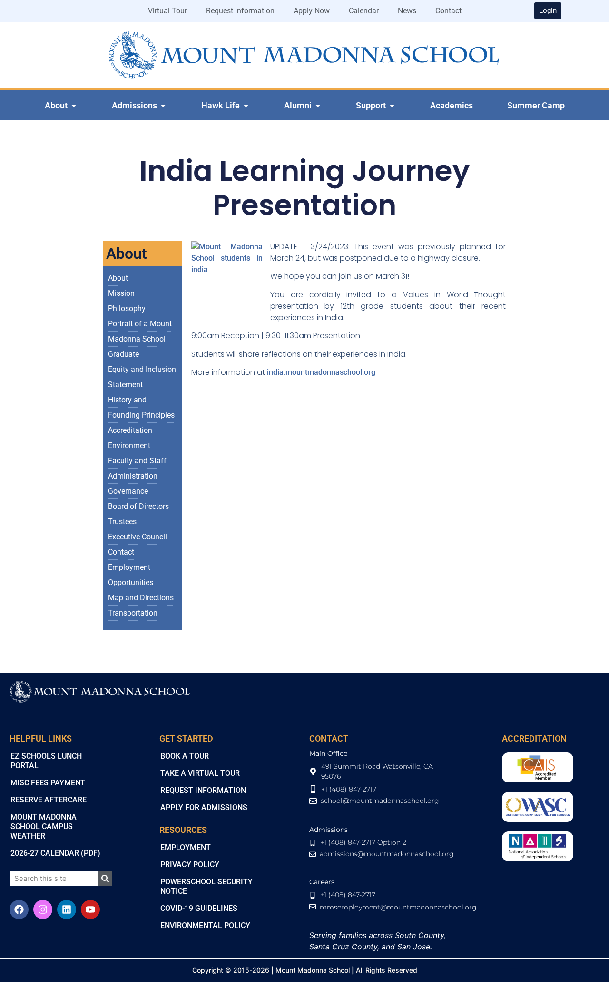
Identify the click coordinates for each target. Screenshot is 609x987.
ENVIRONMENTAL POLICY (205, 925)
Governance (128, 491)
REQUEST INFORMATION (203, 790)
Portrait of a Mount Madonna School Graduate (140, 339)
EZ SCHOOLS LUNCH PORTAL (46, 761)
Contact (448, 10)
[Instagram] (42, 909)
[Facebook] (19, 909)
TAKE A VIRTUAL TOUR (200, 773)
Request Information (240, 10)
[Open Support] (392, 105)
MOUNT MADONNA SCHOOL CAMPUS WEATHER (43, 826)
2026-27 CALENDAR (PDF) (55, 853)
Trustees (122, 521)
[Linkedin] (66, 909)
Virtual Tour (167, 10)
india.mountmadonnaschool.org (321, 372)
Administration (132, 475)
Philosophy (127, 308)
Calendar (364, 10)
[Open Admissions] (163, 105)
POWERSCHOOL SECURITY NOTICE (206, 886)
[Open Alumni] (318, 105)
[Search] (105, 878)
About (118, 278)
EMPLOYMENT (185, 847)
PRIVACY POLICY (189, 864)
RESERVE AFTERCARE (48, 799)
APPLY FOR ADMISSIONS (203, 807)
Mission (121, 293)
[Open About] (74, 105)
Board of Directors (138, 506)
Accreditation (130, 430)
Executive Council (137, 536)
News (407, 10)
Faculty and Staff (137, 460)
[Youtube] (90, 909)
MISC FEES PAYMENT (47, 782)
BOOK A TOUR (184, 756)
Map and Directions (141, 597)
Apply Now (312, 10)
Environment (129, 445)
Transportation (132, 612)
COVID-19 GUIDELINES (198, 908)
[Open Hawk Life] (246, 105)
